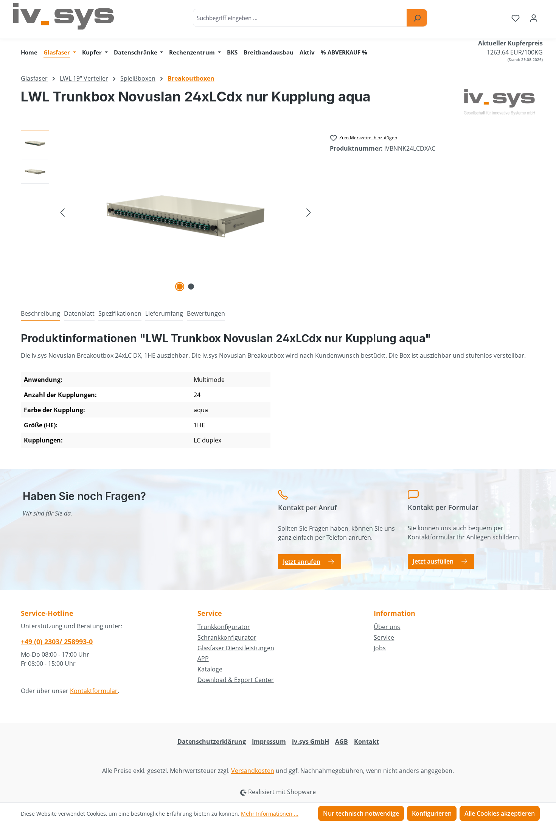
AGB (341, 741)
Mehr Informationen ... (269, 813)
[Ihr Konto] (534, 17)
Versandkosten (252, 770)
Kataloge (209, 669)
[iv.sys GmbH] (499, 102)
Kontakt (366, 741)
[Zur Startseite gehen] (63, 16)
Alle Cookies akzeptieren (499, 813)
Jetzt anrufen (301, 562)
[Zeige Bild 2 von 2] (191, 286)
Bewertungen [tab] (206, 313)
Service (384, 637)
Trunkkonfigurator (223, 627)
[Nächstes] (308, 211)
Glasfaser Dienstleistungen (235, 648)
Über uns (387, 627)
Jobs (380, 648)
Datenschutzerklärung (211, 741)
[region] (167, 212)
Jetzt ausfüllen (433, 561)
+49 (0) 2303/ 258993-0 (57, 641)
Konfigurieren (432, 813)
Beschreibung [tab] (40, 313)
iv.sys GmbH (310, 741)
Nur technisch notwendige (361, 813)
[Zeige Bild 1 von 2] (180, 286)
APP (203, 658)
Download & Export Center (235, 680)
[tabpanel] (278, 393)
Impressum (269, 741)
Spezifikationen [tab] (119, 313)
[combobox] (300, 17)
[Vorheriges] (62, 211)
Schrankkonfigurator (226, 637)
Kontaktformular (94, 691)
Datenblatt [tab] (79, 313)
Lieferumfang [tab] (164, 313)
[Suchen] (417, 17)
